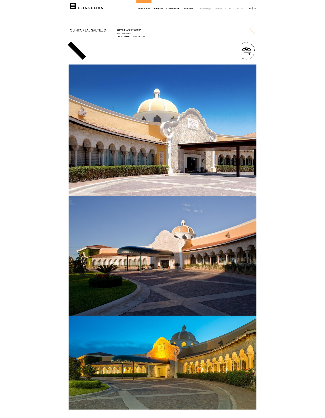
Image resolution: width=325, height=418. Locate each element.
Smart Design (206, 9)
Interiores (158, 9)
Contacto (229, 9)
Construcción (172, 9)
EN (255, 9)
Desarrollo (188, 9)
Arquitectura (144, 9)
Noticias (218, 9)
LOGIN (240, 9)
